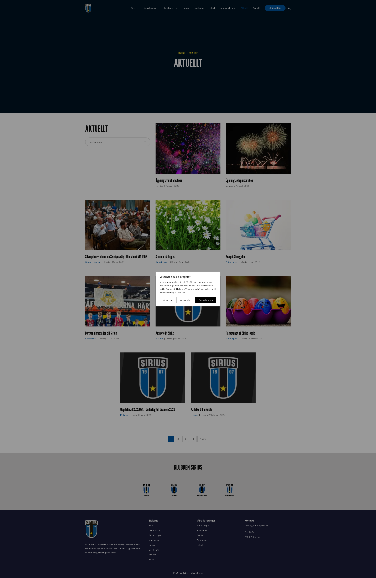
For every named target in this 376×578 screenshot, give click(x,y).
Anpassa (167, 300)
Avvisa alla (185, 300)
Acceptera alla (206, 300)
